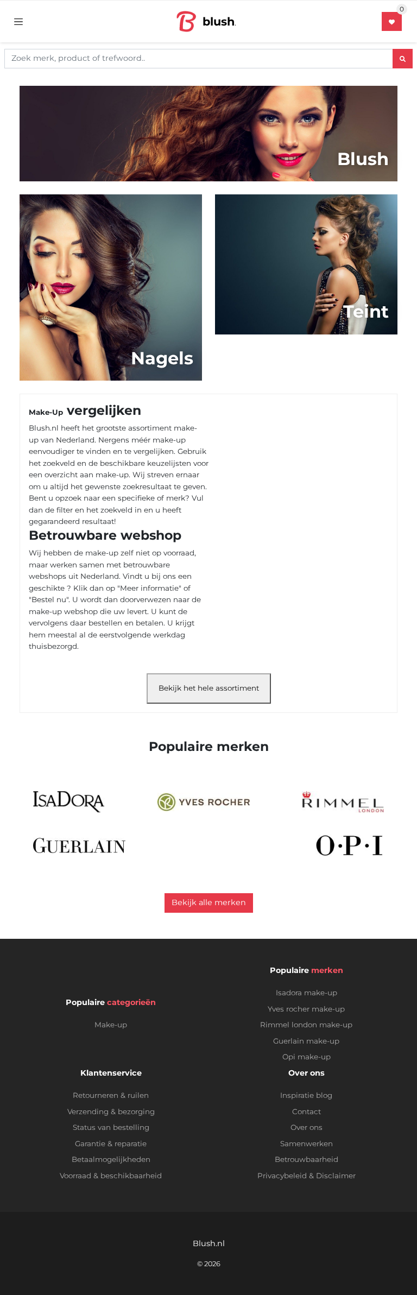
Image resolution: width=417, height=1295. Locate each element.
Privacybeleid (282, 1175)
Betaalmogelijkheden (111, 1159)
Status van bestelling (111, 1127)
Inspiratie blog (306, 1095)
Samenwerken (306, 1143)
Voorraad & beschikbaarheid (111, 1175)
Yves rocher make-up (306, 1009)
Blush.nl (209, 1243)
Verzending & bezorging (111, 1111)
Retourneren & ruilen (111, 1095)
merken (327, 970)
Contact (306, 1111)
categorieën (131, 1002)
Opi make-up (306, 1056)
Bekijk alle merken (209, 902)
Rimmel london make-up (306, 1024)
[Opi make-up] (349, 845)
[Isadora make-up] (69, 802)
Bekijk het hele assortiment (209, 688)
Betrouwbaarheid (306, 1159)
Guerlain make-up (306, 1041)
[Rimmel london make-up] (342, 802)
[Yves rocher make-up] (203, 802)
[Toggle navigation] (18, 21)
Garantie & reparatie (111, 1143)
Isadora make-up (306, 992)
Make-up (110, 1024)
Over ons (306, 1127)
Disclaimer (336, 1175)
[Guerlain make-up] (79, 845)
